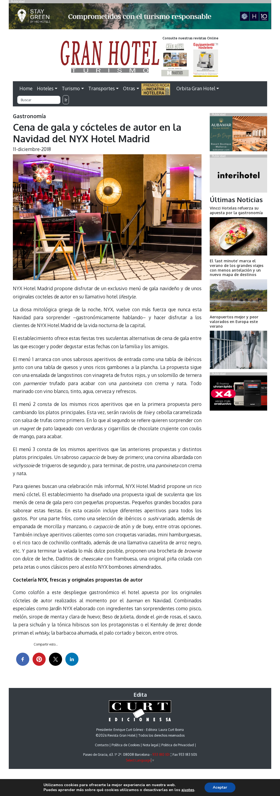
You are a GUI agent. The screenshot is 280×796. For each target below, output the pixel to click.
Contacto (102, 745)
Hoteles (45, 88)
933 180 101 (161, 755)
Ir (66, 100)
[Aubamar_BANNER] (238, 135)
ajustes (187, 790)
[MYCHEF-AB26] (238, 394)
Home (26, 88)
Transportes (101, 88)
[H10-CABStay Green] (140, 18)
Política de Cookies (126, 745)
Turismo (71, 88)
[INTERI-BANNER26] (238, 176)
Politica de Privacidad (177, 745)
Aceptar (220, 787)
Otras (129, 88)
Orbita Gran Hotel (195, 88)
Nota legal (150, 745)
